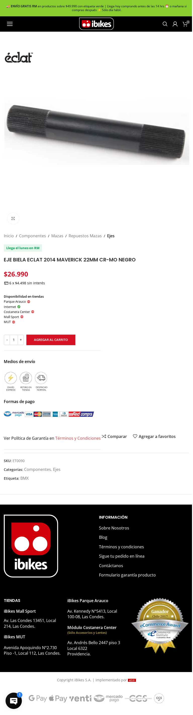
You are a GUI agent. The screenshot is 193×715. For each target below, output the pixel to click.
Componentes (32, 236)
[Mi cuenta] (175, 24)
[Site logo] (96, 23)
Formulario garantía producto (127, 575)
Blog (103, 537)
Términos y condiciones (121, 547)
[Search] (165, 24)
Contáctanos (111, 565)
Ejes (111, 236)
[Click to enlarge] (13, 218)
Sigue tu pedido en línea (121, 556)
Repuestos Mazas (85, 236)
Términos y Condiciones (78, 438)
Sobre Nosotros (114, 528)
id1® (132, 680)
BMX (24, 478)
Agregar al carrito (51, 339)
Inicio (9, 236)
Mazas (57, 236)
